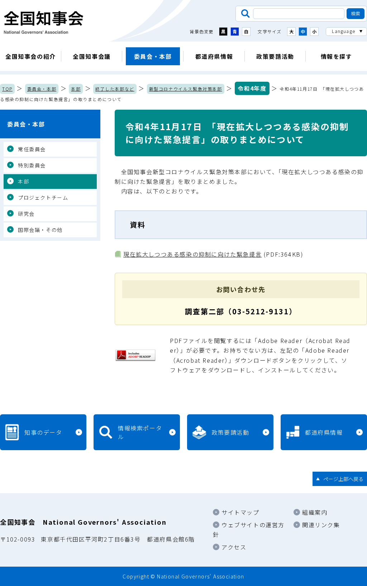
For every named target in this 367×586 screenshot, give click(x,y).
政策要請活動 (275, 56)
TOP (7, 89)
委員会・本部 (153, 56)
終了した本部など (114, 89)
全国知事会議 (92, 56)
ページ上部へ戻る (343, 478)
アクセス (233, 547)
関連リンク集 (321, 524)
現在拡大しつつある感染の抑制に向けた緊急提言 (192, 254)
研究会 (26, 213)
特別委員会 (32, 165)
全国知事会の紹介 (30, 56)
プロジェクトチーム (43, 197)
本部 (76, 89)
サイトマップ (240, 512)
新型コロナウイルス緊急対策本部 (185, 89)
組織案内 (314, 512)
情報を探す (336, 56)
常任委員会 (32, 149)
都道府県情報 (214, 56)
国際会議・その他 (40, 229)
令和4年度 (252, 88)
